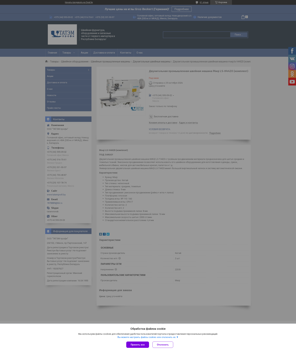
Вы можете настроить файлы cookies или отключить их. (147, 337)
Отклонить (163, 344)
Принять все (138, 344)
